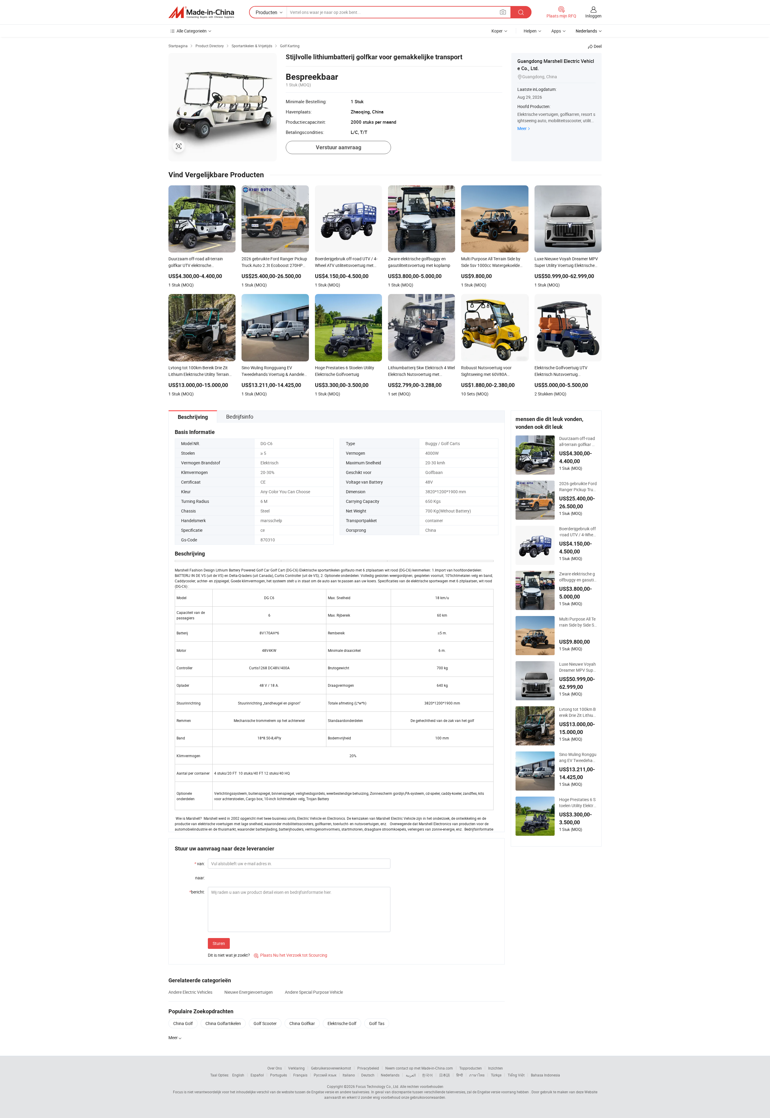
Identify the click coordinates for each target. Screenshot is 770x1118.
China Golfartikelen (223, 1023)
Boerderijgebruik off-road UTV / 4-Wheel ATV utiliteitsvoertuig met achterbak (577, 532)
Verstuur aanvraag (338, 147)
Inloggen (593, 16)
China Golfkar (302, 1023)
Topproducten (470, 1068)
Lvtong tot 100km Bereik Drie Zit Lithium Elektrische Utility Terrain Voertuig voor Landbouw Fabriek (578, 712)
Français (300, 1075)
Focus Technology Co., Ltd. (377, 1086)
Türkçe (496, 1075)
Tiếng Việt (516, 1075)
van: (199, 863)
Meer (522, 128)
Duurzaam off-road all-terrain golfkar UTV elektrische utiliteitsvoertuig (577, 441)
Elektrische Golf (342, 1023)
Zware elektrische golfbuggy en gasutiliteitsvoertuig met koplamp (577, 577)
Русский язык (325, 1075)
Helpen (530, 31)
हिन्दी (459, 1075)
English (238, 1075)
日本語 (444, 1075)
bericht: (197, 892)
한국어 (427, 1075)
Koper (497, 31)
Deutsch (367, 1075)
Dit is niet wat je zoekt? (229, 955)
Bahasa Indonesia (545, 1075)
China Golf (183, 1023)
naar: (200, 878)
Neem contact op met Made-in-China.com (419, 1068)
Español (257, 1075)
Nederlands (390, 1075)
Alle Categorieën (192, 31)
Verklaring (296, 1068)
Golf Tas (376, 1023)
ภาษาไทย (477, 1075)
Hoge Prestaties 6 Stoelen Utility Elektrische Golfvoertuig (577, 803)
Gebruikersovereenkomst (331, 1068)
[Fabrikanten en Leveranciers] (201, 12)
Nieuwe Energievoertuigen (248, 992)
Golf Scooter (265, 1023)
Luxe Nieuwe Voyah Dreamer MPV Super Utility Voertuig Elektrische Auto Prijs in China (578, 667)
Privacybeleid (368, 1068)
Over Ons (274, 1068)
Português (278, 1075)
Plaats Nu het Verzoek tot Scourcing (290, 955)
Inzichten (495, 1068)
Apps (556, 31)
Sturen (219, 943)
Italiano (349, 1075)
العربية (411, 1075)
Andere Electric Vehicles (190, 992)
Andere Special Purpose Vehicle (314, 992)
